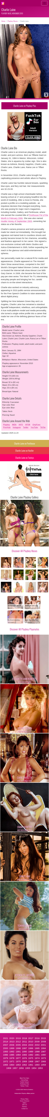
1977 (18, 1058)
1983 (24, 1055)
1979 (5, 1058)
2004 (24, 1045)
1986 (5, 1055)
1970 (18, 1061)
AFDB (27, 425)
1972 (5, 1061)
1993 (5, 1051)
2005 (18, 1045)
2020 (11, 1038)
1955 (27, 1068)
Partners (24, 1106)
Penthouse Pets (24, 1084)
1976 (24, 1058)
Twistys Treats (24, 1086)
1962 (24, 1065)
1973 (43, 1058)
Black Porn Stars (24, 1078)
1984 (18, 1055)
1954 (33, 1068)
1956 (21, 1068)
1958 (8, 1068)
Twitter (25, 427)
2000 (5, 1048)
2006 (11, 1045)
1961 (30, 1065)
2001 (43, 1045)
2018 (24, 1038)
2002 (37, 1045)
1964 (11, 1065)
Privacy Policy (24, 1099)
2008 (43, 1041)
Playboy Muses (13, 21)
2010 (30, 1041)
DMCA (24, 1103)
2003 (30, 1045)
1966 (43, 1061)
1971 (11, 1061)
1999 (11, 1048)
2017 (30, 1038)
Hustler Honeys (24, 1082)
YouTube (34, 427)
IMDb (14, 425)
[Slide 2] (12, 543)
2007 (5, 1045)
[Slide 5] (22, 543)
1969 (24, 1061)
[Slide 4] (19, 543)
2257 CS (24, 1104)
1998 (18, 1048)
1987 (43, 1051)
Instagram (17, 427)
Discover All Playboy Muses (24, 551)
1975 (30, 1058)
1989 (30, 1051)
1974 (37, 1058)
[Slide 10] (40, 543)
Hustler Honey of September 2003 (16, 221)
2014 (5, 1041)
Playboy (6, 425)
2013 (11, 1041)
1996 (30, 1048)
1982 (30, 1055)
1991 (18, 1051)
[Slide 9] (36, 543)
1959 (43, 1065)
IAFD (21, 425)
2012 (18, 1041)
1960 (37, 1065)
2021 (5, 1038)
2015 (43, 1038)
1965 (5, 1065)
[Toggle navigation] (44, 3)
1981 (37, 1055)
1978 (11, 1058)
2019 (18, 1038)
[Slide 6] (26, 543)
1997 (24, 1048)
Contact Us (24, 1108)
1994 (43, 1048)
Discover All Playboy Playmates (24, 629)
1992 (11, 1051)
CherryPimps (24, 1080)
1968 (30, 1061)
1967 (37, 1061)
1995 (37, 1048)
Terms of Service (24, 1101)
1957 (15, 1068)
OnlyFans (36, 425)
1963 (18, 1065)
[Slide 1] (9, 543)
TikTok (42, 427)
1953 (40, 1068)
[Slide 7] (29, 543)
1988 (37, 1051)
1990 (24, 1051)
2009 (37, 1041)
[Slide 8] (33, 543)
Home (3, 21)
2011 (24, 1041)
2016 (37, 1038)
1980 (43, 1055)
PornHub (6, 427)
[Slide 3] (16, 543)
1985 (11, 1055)
